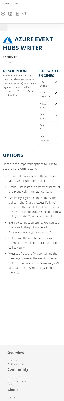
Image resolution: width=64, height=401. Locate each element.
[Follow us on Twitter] (3, 13)
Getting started (15, 364)
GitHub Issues (15, 377)
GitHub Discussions (17, 381)
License (11, 397)
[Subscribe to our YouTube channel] (17, 13)
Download (12, 360)
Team (10, 384)
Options (9, 62)
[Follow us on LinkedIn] (10, 13)
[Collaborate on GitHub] (25, 13)
